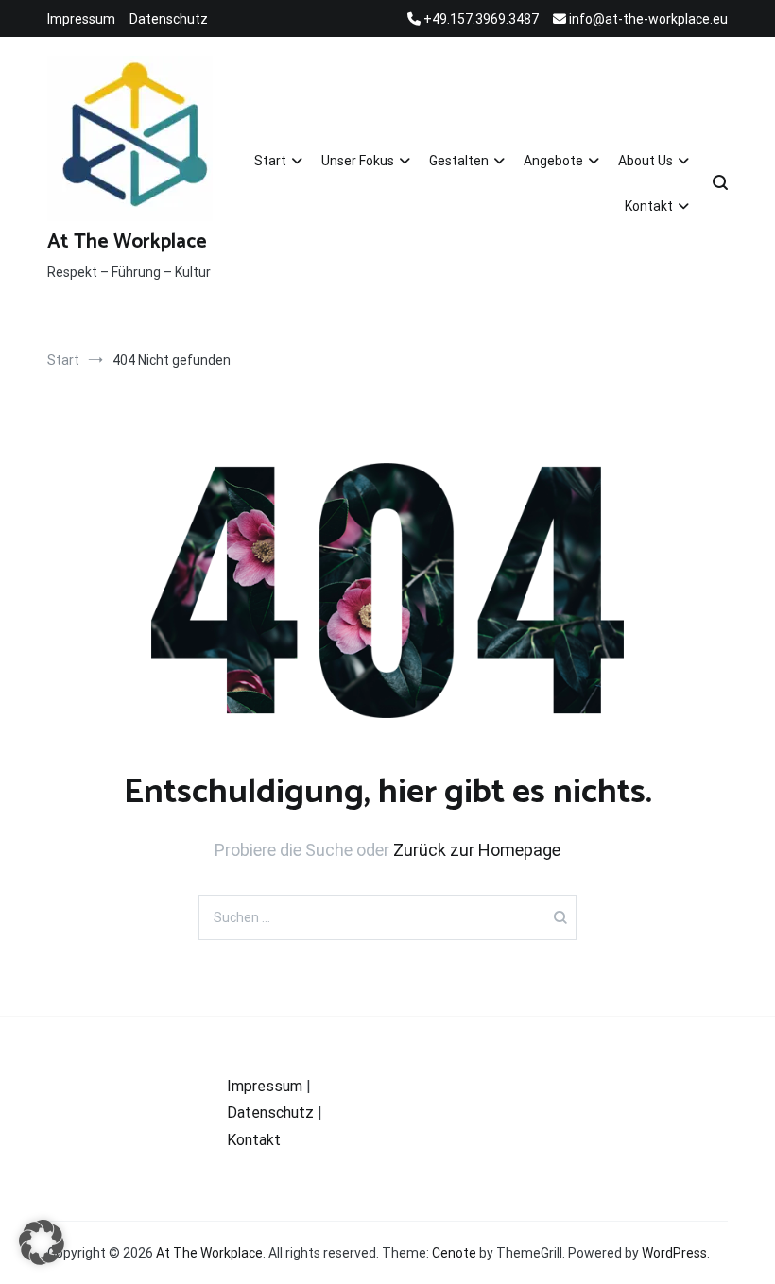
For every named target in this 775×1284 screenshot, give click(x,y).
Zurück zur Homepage (476, 850)
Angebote (553, 160)
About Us (645, 160)
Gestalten (459, 160)
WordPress (674, 1252)
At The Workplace (127, 242)
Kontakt (649, 206)
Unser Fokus (357, 160)
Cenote (454, 1252)
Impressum (81, 18)
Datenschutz (168, 18)
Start (270, 160)
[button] (41, 1242)
